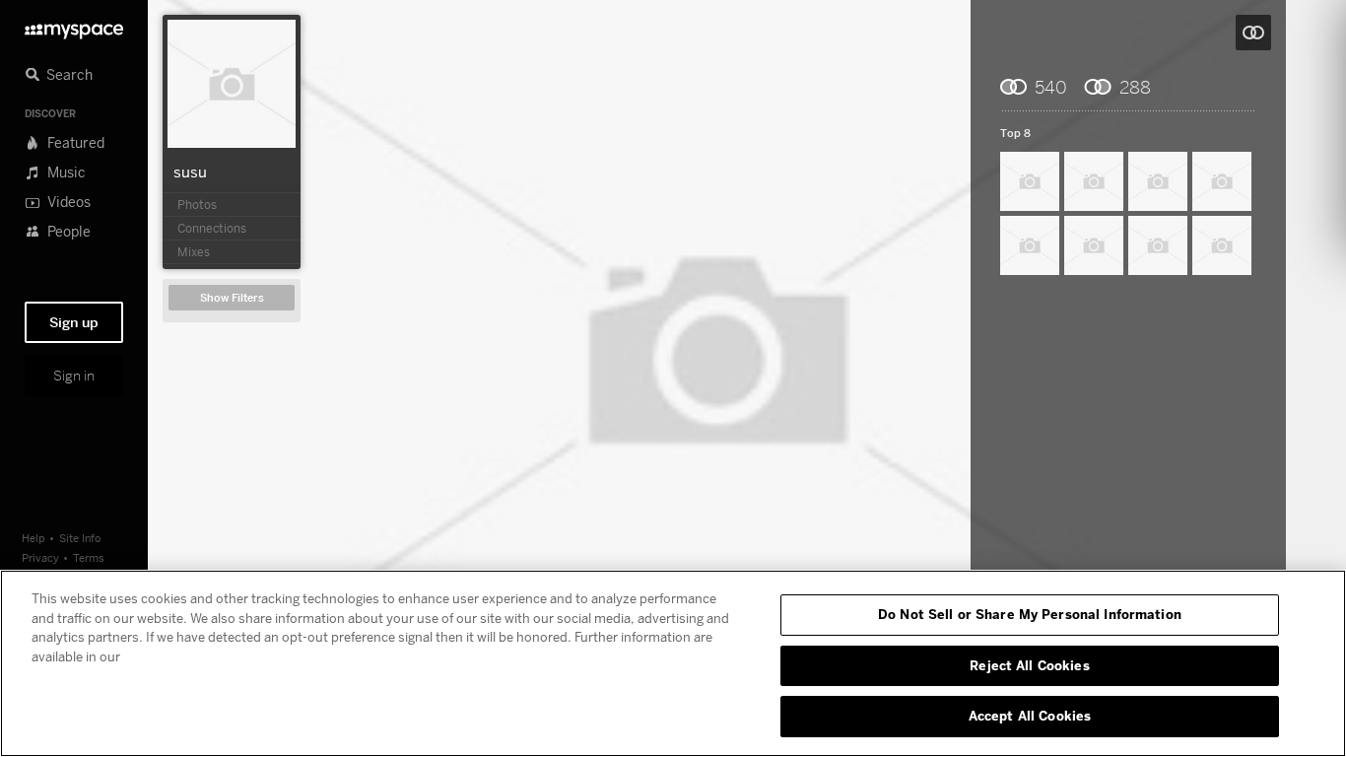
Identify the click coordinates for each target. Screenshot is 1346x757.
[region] (673, 663)
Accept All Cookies (1030, 715)
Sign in (74, 375)
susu (190, 171)
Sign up (74, 322)
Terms (88, 557)
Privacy (40, 557)
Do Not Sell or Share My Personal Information (1029, 614)
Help (33, 537)
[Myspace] (74, 26)
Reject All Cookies (1029, 665)
